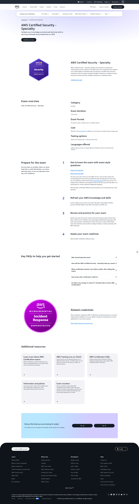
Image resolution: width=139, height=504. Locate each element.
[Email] (126, 495)
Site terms (20, 498)
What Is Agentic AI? (17, 466)
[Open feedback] (137, 252)
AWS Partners (45, 482)
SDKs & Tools (74, 463)
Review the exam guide (76, 173)
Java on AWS (74, 472)
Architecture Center (46, 472)
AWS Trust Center (46, 466)
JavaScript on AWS (76, 478)
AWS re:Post (103, 466)
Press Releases (16, 482)
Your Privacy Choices (30, 498)
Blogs (13, 478)
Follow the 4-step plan (76, 170)
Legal (101, 478)
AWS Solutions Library (47, 469)
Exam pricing (81, 131)
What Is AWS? (15, 460)
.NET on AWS (74, 466)
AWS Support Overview (107, 472)
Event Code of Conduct (106, 482)
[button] (33, 6)
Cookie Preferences (46, 498)
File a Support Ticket (106, 463)
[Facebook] (111, 495)
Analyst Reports (45, 478)
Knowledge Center (105, 469)
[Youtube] (121, 495)
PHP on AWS (74, 475)
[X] (108, 495)
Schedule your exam (76, 80)
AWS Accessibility (105, 475)
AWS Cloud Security (17, 472)
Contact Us (103, 460)
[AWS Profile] (123, 2)
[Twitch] (119, 495)
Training (43, 463)
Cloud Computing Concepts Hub (21, 469)
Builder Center (75, 460)
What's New (15, 475)
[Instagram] (116, 495)
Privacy (13, 498)
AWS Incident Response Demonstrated (81, 323)
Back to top (68, 488)
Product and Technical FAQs (49, 475)
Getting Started (45, 460)
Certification (24, 20)
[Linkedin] (114, 495)
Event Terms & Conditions (107, 485)
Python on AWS (75, 469)
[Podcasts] (124, 495)
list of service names (97, 180)
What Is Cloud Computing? (19, 463)
